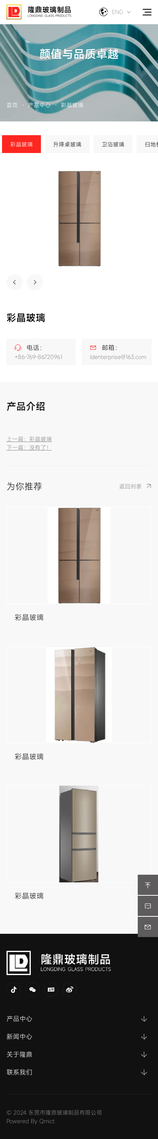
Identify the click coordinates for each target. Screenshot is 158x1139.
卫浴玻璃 (113, 144)
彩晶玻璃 (72, 105)
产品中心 (39, 105)
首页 (12, 105)
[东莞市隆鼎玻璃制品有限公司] (79, 963)
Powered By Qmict (30, 1121)
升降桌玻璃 (67, 144)
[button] (14, 282)
